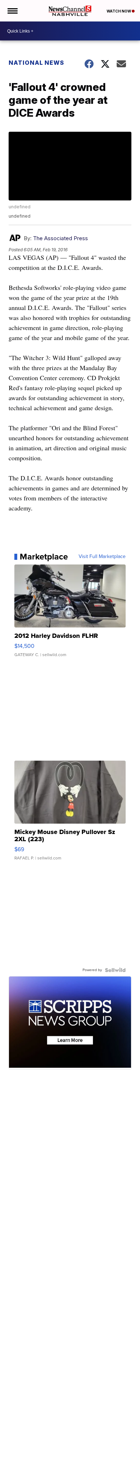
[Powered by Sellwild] (115, 970)
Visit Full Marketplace (102, 556)
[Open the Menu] (12, 11)
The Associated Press (60, 238)
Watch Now (119, 11)
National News (36, 62)
